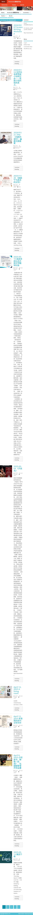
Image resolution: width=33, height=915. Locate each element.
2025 (20, 187)
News (3, 1)
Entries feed (27, 44)
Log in (25, 42)
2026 (20, 38)
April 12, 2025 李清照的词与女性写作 (18, 719)
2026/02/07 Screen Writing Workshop (18, 29)
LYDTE (16, 36)
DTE (4, 11)
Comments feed (28, 46)
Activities (5, 5)
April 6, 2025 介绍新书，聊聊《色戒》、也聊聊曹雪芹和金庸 (18, 761)
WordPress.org (27, 48)
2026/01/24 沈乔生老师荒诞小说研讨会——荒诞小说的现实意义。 (18, 77)
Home (14, 5)
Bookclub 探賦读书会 (14, 1)
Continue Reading (17, 62)
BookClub (17, 148)
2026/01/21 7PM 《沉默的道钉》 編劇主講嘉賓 (18, 137)
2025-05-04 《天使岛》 (18, 468)
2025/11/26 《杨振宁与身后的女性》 (18, 178)
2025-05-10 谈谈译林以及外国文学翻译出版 (18, 261)
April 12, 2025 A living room (17, 690)
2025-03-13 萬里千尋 (18, 854)
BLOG (22, 5)
